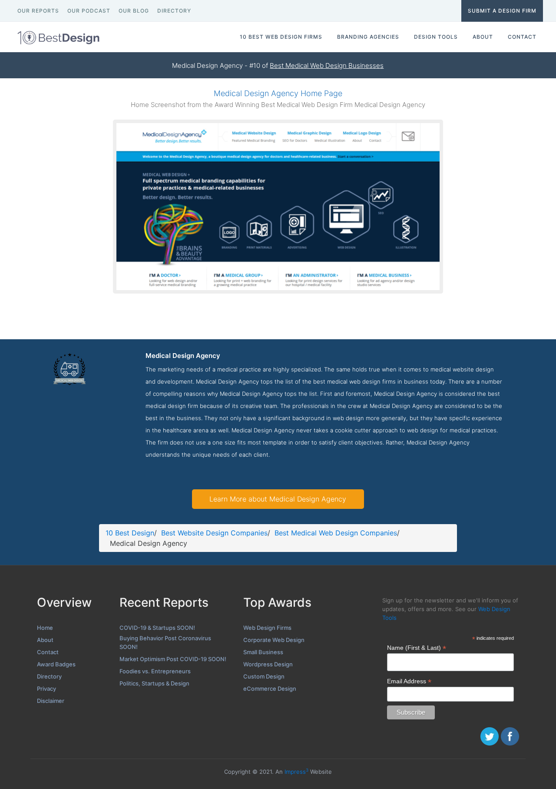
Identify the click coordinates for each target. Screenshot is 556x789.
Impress (296, 771)
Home (45, 627)
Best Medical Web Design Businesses (327, 65)
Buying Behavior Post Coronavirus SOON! (165, 642)
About (45, 639)
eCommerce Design (269, 688)
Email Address (409, 681)
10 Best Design (130, 532)
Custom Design (264, 676)
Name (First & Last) (416, 648)
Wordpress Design (268, 664)
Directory (49, 676)
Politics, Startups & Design (154, 683)
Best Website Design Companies (214, 532)
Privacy (46, 688)
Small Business (263, 652)
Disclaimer (50, 700)
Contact (48, 652)
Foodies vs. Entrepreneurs (155, 671)
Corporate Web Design (273, 639)
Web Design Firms (267, 627)
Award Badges (56, 664)
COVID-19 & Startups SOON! (157, 627)
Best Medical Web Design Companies (336, 532)
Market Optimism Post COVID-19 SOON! (172, 658)
